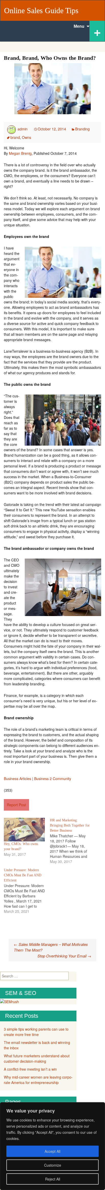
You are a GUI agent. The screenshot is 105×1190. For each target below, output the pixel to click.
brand (15, 137)
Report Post (16, 804)
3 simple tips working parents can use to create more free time (36, 1031)
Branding (82, 128)
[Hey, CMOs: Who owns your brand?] (24, 829)
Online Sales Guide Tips (41, 10)
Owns (26, 137)
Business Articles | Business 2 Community (37, 778)
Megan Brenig (20, 153)
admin (23, 128)
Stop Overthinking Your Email (64, 955)
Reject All (52, 1179)
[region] (52, 1146)
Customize (52, 1165)
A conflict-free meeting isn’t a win (30, 1069)
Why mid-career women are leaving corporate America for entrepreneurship (38, 1079)
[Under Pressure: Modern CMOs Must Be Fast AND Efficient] (27, 891)
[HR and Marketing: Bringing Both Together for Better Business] (73, 841)
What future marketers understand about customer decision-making (37, 1058)
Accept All (52, 1151)
